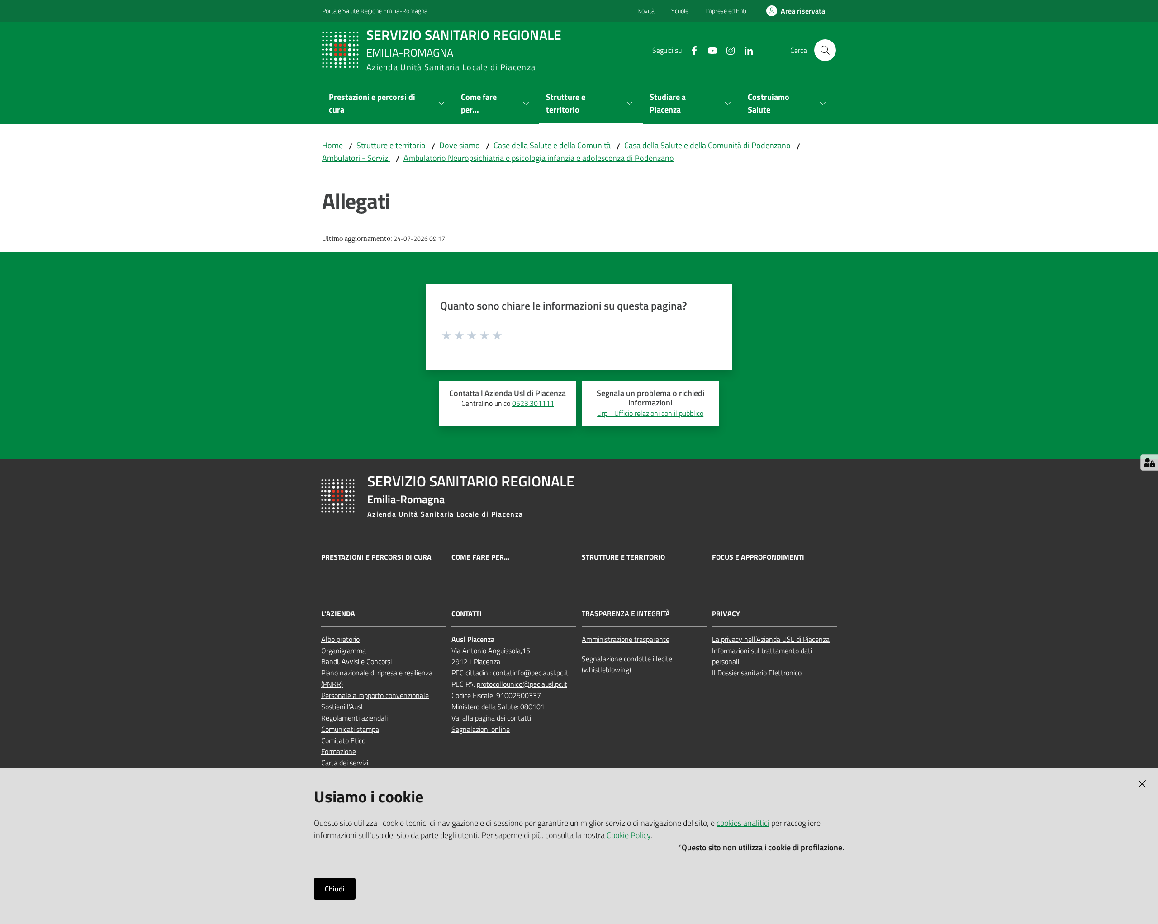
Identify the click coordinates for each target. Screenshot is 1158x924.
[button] (825, 50)
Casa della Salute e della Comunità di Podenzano (707, 145)
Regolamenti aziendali (354, 717)
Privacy (726, 613)
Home (332, 145)
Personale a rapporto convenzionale (375, 695)
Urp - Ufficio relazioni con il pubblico (650, 413)
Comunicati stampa (350, 729)
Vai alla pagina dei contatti (491, 717)
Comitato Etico (343, 740)
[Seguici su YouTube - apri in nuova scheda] (709, 49)
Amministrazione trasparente (625, 639)
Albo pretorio (340, 639)
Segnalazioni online (480, 729)
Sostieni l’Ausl (342, 706)
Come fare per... (480, 557)
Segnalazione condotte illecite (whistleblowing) (627, 664)
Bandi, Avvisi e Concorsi (356, 661)
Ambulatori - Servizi (356, 158)
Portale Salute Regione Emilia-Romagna (374, 10)
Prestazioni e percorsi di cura (376, 557)
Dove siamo (459, 145)
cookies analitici (743, 823)
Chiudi (335, 888)
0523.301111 (533, 403)
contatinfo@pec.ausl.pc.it (531, 672)
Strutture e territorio (391, 145)
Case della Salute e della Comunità (552, 145)
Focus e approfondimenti (758, 557)
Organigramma (343, 650)
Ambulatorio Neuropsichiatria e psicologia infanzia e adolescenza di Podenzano (538, 158)
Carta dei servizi (344, 762)
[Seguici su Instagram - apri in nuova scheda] (727, 49)
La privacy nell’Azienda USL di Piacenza (771, 639)
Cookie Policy (628, 835)
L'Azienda (338, 613)
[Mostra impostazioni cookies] (1149, 462)
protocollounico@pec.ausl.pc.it (522, 684)
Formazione (338, 751)
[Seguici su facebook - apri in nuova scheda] (691, 49)
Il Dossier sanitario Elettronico (757, 672)
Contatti (466, 613)
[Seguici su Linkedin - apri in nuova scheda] (745, 49)
